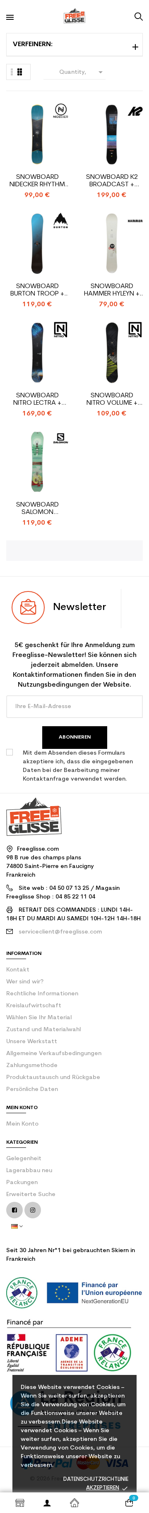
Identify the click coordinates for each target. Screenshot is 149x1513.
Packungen (22, 1183)
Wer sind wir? (24, 982)
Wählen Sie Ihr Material (39, 1018)
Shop (20, 1503)
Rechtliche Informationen (42, 994)
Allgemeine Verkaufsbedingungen (53, 1054)
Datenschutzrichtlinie (95, 1479)
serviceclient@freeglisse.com (60, 932)
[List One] (12, 71)
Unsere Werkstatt (31, 1042)
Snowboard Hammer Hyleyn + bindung (111, 290)
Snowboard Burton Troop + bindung (37, 290)
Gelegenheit (23, 1159)
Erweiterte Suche (30, 1195)
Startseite (74, 1503)
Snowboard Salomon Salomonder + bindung (37, 509)
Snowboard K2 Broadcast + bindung (112, 181)
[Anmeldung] (47, 1503)
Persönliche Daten (32, 1089)
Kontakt (17, 970)
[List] (19, 71)
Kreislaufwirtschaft (33, 1006)
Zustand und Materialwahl (43, 1030)
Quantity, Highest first (80, 73)
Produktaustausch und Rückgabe (53, 1077)
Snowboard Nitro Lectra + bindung (37, 399)
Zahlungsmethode (32, 1066)
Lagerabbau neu (29, 1171)
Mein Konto (22, 1124)
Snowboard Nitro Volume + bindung (112, 399)
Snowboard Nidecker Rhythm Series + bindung (37, 181)
